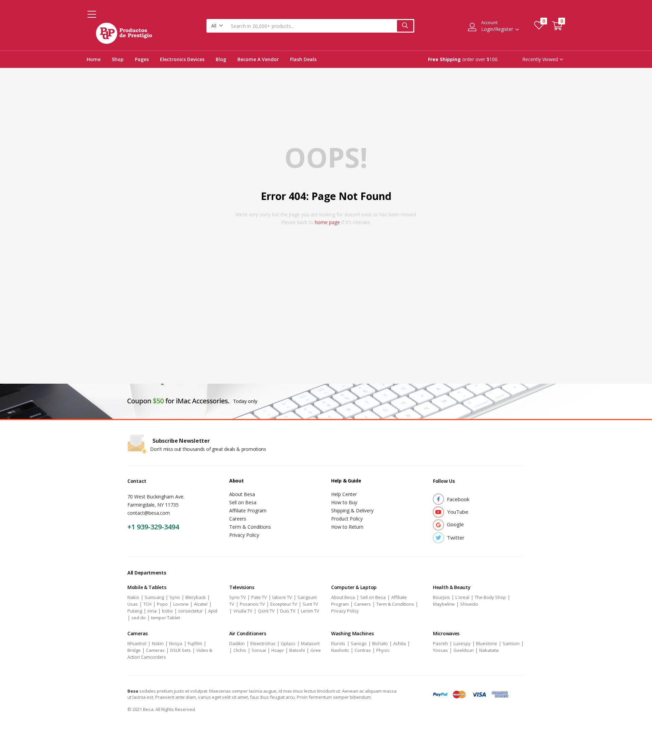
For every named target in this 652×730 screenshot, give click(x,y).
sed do (138, 618)
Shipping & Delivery (352, 510)
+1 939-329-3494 (153, 526)
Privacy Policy (244, 535)
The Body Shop (490, 597)
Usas (132, 604)
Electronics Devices (182, 59)
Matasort (310, 643)
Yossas (440, 650)
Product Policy (347, 518)
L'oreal (462, 597)
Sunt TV (310, 604)
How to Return (347, 527)
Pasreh (440, 643)
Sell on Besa (242, 502)
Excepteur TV (283, 604)
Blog (221, 59)
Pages (142, 59)
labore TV (282, 597)
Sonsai (259, 650)
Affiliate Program (248, 510)
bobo (167, 611)
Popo (162, 604)
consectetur (190, 611)
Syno (174, 597)
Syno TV (237, 597)
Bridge (134, 650)
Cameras (155, 650)
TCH (147, 604)
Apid (212, 611)
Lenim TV (310, 611)
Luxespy (462, 643)
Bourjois (441, 597)
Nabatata (489, 650)
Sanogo (359, 643)
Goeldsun (463, 650)
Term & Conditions (250, 527)
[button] (217, 26)
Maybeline (444, 604)
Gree (315, 650)
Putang (134, 611)
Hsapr (277, 650)
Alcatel (200, 604)
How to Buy (344, 502)
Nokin (158, 643)
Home (94, 59)
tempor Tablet (165, 618)
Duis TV (287, 611)
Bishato (380, 643)
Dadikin (237, 643)
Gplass (288, 643)
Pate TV (259, 597)
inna (152, 611)
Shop (118, 59)
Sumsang (154, 597)
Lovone (180, 604)
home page (327, 222)
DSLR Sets (180, 650)
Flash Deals (303, 59)
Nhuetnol (136, 643)
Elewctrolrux (262, 643)
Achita (399, 643)
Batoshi (297, 650)
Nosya (175, 643)
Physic (383, 650)
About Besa (242, 494)
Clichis (239, 650)
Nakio (133, 597)
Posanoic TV (252, 604)
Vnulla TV (242, 611)
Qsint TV (266, 611)
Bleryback (195, 597)
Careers (237, 518)
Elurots (338, 643)
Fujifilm (195, 643)
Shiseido (469, 604)
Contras (363, 650)
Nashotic (340, 650)
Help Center (344, 494)
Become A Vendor (258, 59)
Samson (511, 643)
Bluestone (486, 643)
